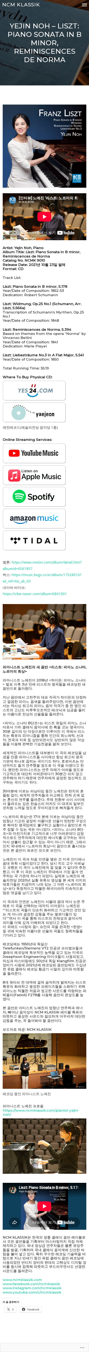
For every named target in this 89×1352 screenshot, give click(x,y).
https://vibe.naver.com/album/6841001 (35, 593)
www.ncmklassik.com (22, 1280)
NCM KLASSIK (21, 5)
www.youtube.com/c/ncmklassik (32, 1292)
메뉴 (84, 4)
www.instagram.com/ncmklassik (32, 1288)
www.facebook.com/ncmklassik (31, 1284)
